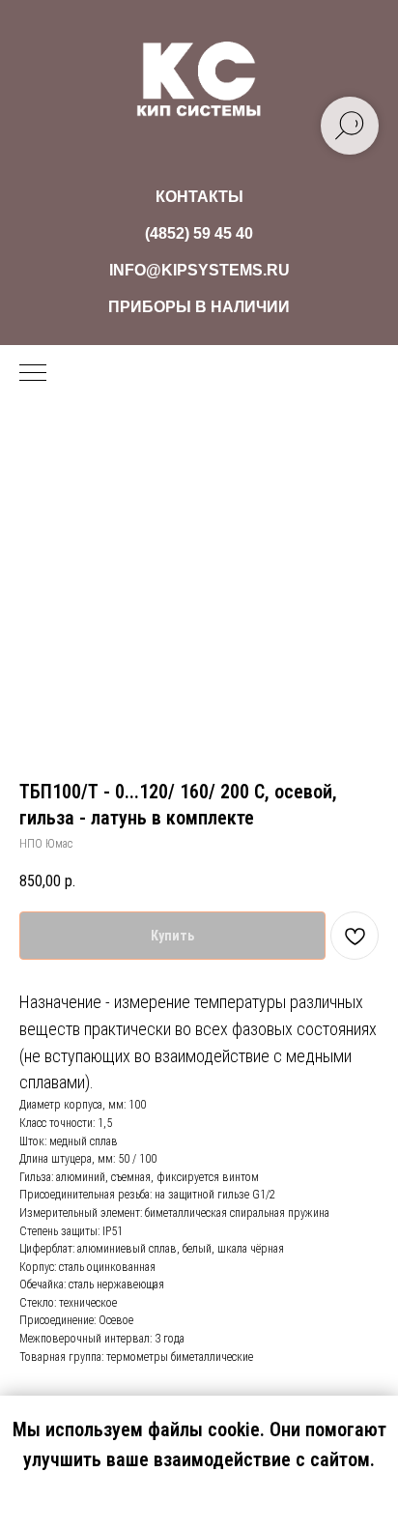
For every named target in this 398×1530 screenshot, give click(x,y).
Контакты (199, 196)
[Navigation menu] (32, 374)
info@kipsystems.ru (199, 270)
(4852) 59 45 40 (199, 233)
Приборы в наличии (199, 307)
